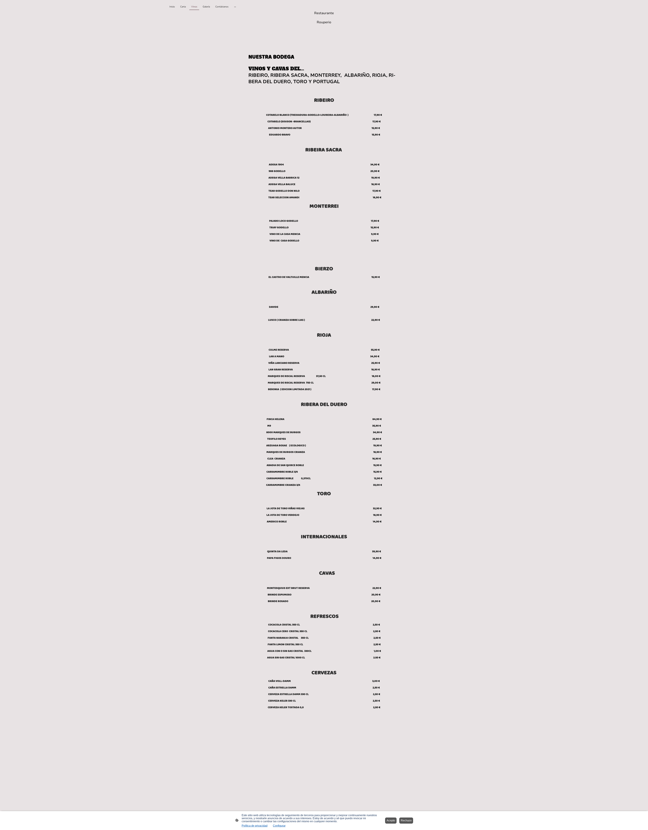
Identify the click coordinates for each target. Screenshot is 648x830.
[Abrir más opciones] (235, 7)
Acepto (391, 820)
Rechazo (406, 820)
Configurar (279, 825)
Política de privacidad (254, 825)
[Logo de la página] (324, 29)
